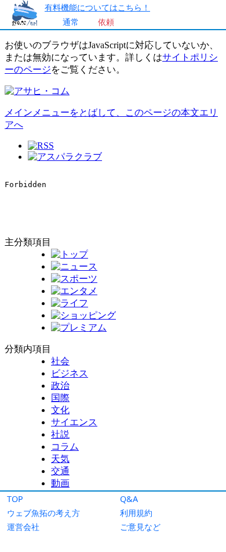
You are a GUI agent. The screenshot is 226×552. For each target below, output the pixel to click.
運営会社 (23, 526)
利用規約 (136, 512)
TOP (15, 498)
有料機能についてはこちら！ (97, 7)
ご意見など (140, 526)
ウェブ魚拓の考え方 (43, 512)
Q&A (129, 498)
